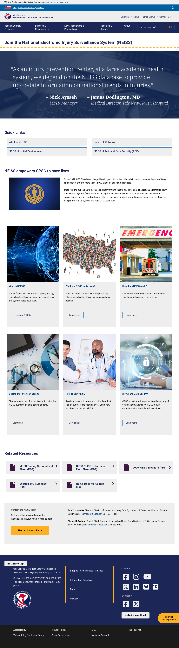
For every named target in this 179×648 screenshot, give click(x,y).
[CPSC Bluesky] (146, 587)
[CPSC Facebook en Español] (127, 604)
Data (72, 589)
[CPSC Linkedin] (137, 587)
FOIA (93, 629)
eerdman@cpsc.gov (97, 524)
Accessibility (19, 629)
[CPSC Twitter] (127, 587)
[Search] (171, 27)
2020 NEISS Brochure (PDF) (150, 467)
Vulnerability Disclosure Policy (28, 635)
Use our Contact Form (30, 530)
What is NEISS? (18, 142)
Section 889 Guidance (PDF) (33, 485)
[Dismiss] (173, 7)
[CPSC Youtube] (148, 577)
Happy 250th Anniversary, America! (28, 7)
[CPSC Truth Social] (156, 587)
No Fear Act (135, 629)
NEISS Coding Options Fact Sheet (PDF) (36, 467)
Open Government (61, 635)
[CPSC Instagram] (137, 577)
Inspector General (100, 635)
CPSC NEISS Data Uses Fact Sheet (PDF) (90, 467)
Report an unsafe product (168, 618)
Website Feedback (135, 615)
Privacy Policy (59, 629)
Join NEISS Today (104, 142)
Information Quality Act (82, 580)
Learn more (74, 315)
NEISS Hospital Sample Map (90, 485)
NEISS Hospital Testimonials (26, 151)
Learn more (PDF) (21, 315)
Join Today (74, 423)
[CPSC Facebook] (127, 577)
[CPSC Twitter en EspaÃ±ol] (137, 604)
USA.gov (74, 598)
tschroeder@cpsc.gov (91, 514)
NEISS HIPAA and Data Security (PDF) (116, 151)
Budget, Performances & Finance (86, 570)
